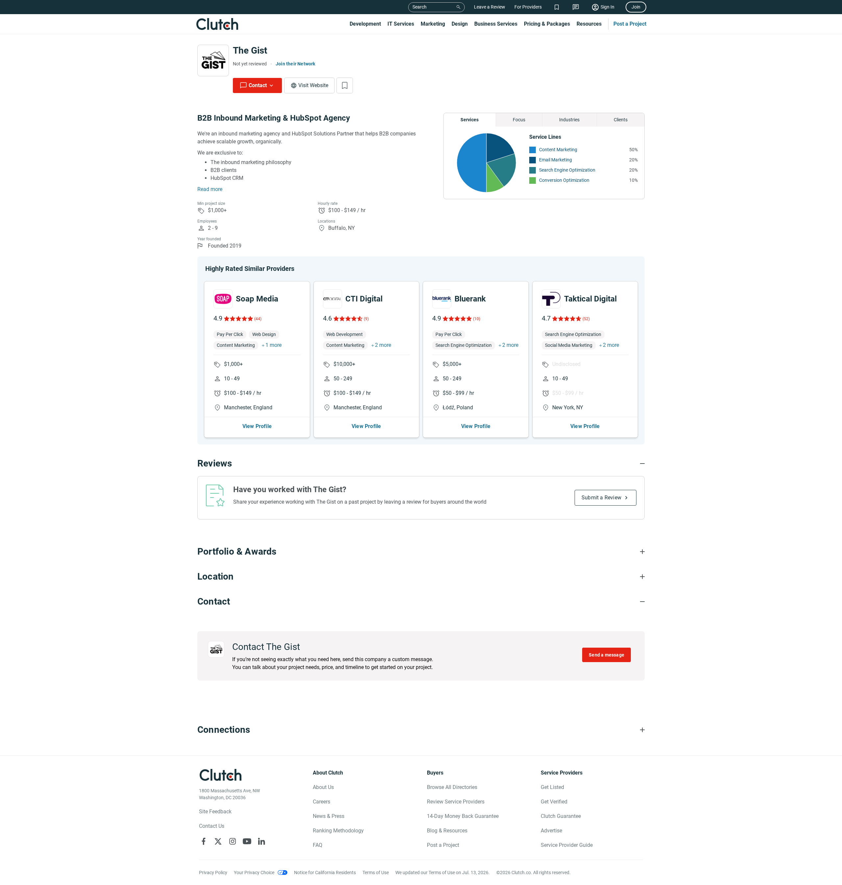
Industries (569, 119)
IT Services (400, 24)
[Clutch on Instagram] (232, 841)
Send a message (606, 655)
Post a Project (629, 24)
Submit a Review (601, 497)
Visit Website (313, 85)
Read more (209, 189)
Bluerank (470, 298)
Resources (589, 24)
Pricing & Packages (547, 24)
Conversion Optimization (564, 180)
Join (636, 7)
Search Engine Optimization (567, 170)
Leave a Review (489, 7)
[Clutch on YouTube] (247, 841)
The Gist (250, 50)
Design (460, 24)
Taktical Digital (590, 298)
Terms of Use (375, 872)
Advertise (551, 830)
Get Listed (552, 787)
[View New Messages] (576, 7)
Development (365, 24)
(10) (476, 319)
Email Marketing (555, 159)
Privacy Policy (213, 872)
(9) (366, 319)
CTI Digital (364, 298)
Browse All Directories (452, 787)
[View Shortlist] (557, 7)
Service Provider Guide (567, 845)
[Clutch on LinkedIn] (261, 841)
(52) (586, 319)
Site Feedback (215, 811)
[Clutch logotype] (217, 24)
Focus (519, 119)
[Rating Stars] (238, 319)
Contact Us (211, 826)
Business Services (495, 24)
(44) (257, 319)
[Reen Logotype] (223, 298)
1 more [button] (273, 345)
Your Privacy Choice (254, 872)
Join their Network (295, 63)
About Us (323, 787)
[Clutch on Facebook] (203, 841)
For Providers (528, 7)
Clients (621, 119)
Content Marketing (558, 149)
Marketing (433, 24)
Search (419, 7)
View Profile (257, 426)
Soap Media (257, 298)
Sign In (607, 7)
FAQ (317, 845)
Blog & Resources (447, 830)
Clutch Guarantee (561, 816)
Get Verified (554, 802)
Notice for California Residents (325, 872)
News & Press (328, 816)
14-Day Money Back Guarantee (463, 816)
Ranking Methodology (338, 830)
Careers (321, 802)
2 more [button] (383, 345)
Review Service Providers (455, 802)
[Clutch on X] (218, 841)
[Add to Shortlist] (345, 85)
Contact (258, 85)
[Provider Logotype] (213, 60)
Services (469, 119)
